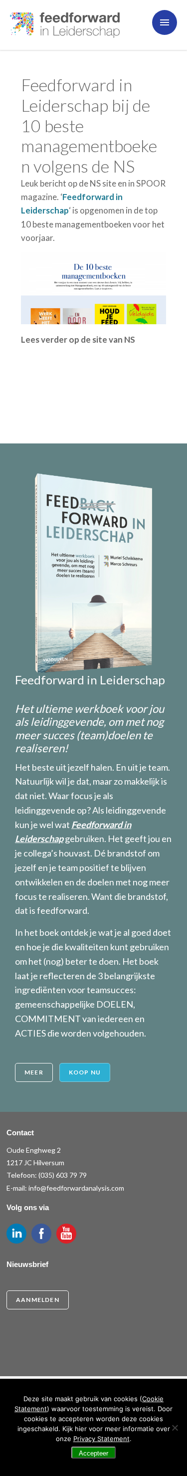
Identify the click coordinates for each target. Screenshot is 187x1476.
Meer (33, 1072)
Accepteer (93, 1453)
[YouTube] (66, 1234)
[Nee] (175, 1428)
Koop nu (85, 1072)
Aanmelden (37, 1299)
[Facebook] (41, 1234)
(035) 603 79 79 (62, 1175)
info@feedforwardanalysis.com (76, 1188)
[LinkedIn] (16, 1234)
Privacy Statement (101, 1439)
